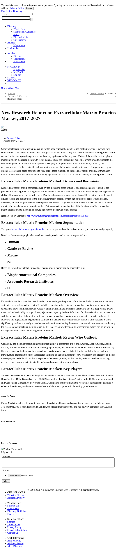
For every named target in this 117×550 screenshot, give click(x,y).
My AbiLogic (13, 66)
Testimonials (13, 48)
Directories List (20, 37)
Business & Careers (17, 96)
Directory (11, 26)
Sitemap (11, 522)
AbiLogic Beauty (15, 543)
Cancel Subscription (17, 530)
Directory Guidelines (17, 511)
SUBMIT (12, 77)
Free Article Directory (11, 11)
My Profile (18, 72)
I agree (29, 8)
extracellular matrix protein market (28, 229)
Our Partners (19, 40)
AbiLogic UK (14, 540)
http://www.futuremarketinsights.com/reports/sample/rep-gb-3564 (58, 215)
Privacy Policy (17, 8)
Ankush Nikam (13, 138)
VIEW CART (14, 80)
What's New (19, 29)
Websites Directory (16, 495)
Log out (17, 75)
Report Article (97, 93)
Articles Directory (16, 497)
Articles (11, 42)
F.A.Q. (16, 34)
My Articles (19, 69)
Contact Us (12, 532)
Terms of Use (13, 524)
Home (4, 88)
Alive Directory (14, 546)
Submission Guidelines (24, 31)
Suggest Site (13, 505)
